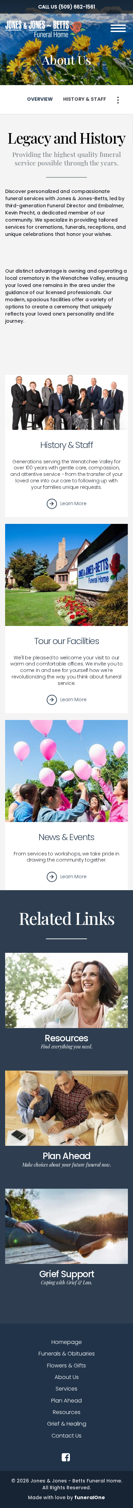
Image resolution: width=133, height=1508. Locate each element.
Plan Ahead (66, 1156)
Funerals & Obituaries (67, 1354)
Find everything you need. (66, 1046)
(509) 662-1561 (76, 6)
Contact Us (66, 1436)
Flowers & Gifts (66, 1365)
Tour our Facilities (66, 641)
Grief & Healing (66, 1424)
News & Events (66, 837)
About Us (67, 1377)
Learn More (73, 503)
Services (66, 1389)
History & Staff (66, 445)
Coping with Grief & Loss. (66, 1282)
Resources (66, 1038)
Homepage (66, 1342)
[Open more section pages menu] (118, 100)
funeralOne (89, 1497)
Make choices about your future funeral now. (66, 1164)
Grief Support (66, 1274)
